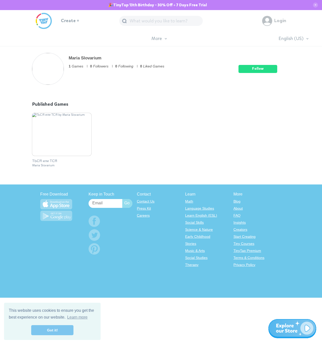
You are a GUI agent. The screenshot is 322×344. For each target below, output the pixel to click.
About (238, 208)
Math (189, 201)
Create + (70, 21)
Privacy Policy (244, 265)
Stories (190, 244)
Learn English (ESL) (201, 215)
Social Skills (194, 222)
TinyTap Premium (247, 251)
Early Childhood (197, 237)
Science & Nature (199, 229)
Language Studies (199, 208)
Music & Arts (195, 251)
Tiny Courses (243, 244)
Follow (258, 68)
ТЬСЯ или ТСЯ (44, 161)
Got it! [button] (52, 330)
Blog (236, 201)
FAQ (236, 215)
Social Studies (196, 258)
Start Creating (244, 237)
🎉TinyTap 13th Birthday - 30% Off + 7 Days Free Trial (157, 5)
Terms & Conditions (248, 258)
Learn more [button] (77, 317)
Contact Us (145, 201)
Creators (240, 229)
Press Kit (144, 208)
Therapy (191, 265)
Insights (239, 222)
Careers (143, 215)
